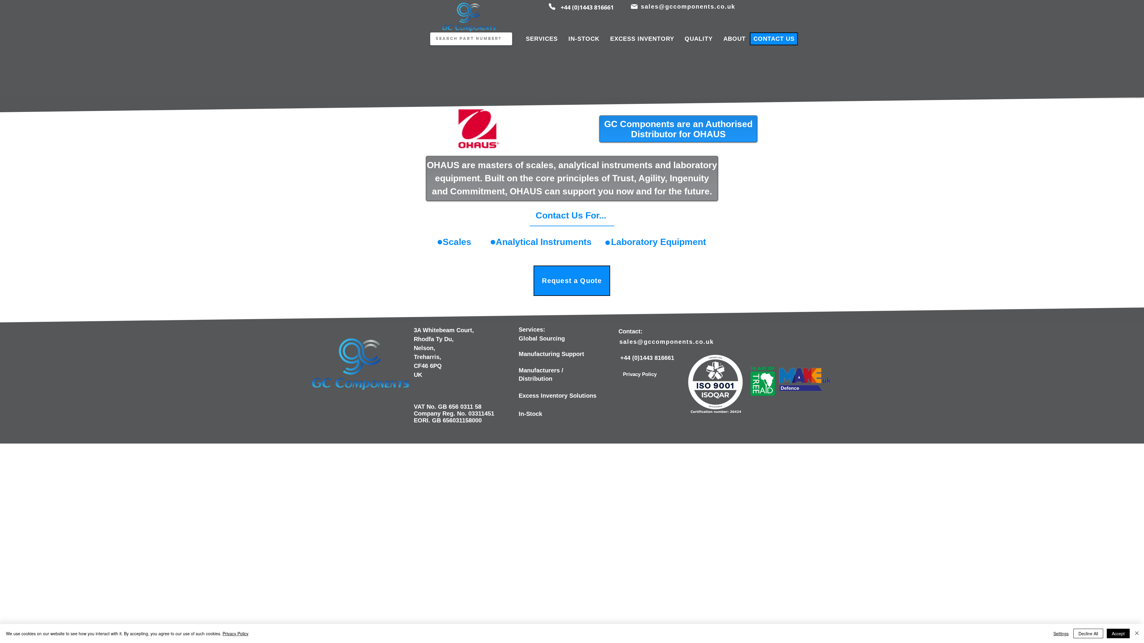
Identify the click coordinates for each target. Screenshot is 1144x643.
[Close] (1136, 633)
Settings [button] (1061, 633)
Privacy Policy (235, 633)
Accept (1118, 633)
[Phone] (552, 6)
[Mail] (634, 6)
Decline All (1088, 633)
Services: (532, 329)
